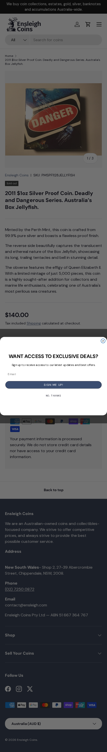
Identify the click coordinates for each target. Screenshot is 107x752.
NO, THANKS (53, 395)
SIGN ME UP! (53, 385)
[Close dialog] (103, 341)
